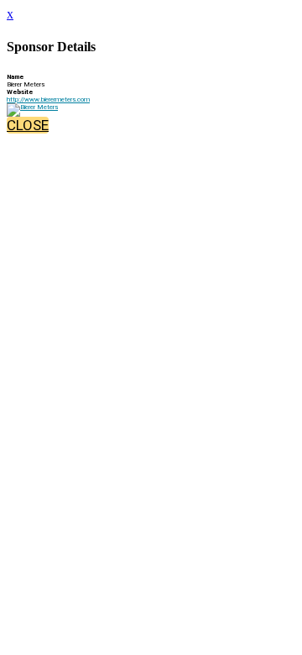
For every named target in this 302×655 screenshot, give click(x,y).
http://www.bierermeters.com (48, 99)
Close (28, 125)
